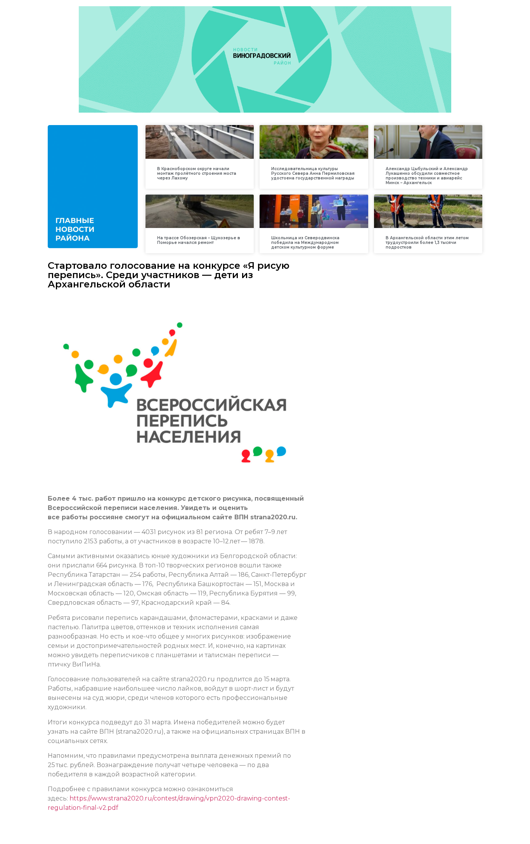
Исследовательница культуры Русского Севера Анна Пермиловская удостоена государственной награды (313, 173)
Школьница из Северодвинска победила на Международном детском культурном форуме (305, 242)
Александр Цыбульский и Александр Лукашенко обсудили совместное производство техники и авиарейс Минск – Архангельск (427, 175)
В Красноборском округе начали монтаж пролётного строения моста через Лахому (196, 173)
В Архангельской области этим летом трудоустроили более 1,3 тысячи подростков (427, 242)
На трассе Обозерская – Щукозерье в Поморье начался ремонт (198, 240)
